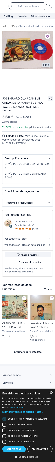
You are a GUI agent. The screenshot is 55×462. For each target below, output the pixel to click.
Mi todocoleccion (41, 16)
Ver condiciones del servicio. (19, 271)
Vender (22, 16)
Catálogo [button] (9, 16)
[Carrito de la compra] (51, 6)
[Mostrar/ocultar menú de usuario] (4, 6)
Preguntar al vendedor (29, 262)
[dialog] (27, 425)
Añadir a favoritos (30, 254)
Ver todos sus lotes (15, 238)
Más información (17, 407)
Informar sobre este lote (28, 351)
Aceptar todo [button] (14, 449)
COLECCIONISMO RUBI (17, 215)
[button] (27, 158)
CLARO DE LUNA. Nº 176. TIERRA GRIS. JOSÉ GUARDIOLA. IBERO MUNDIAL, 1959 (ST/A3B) (14, 325)
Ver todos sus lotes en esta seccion (24, 244)
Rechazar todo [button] (40, 449)
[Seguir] (47, 36)
